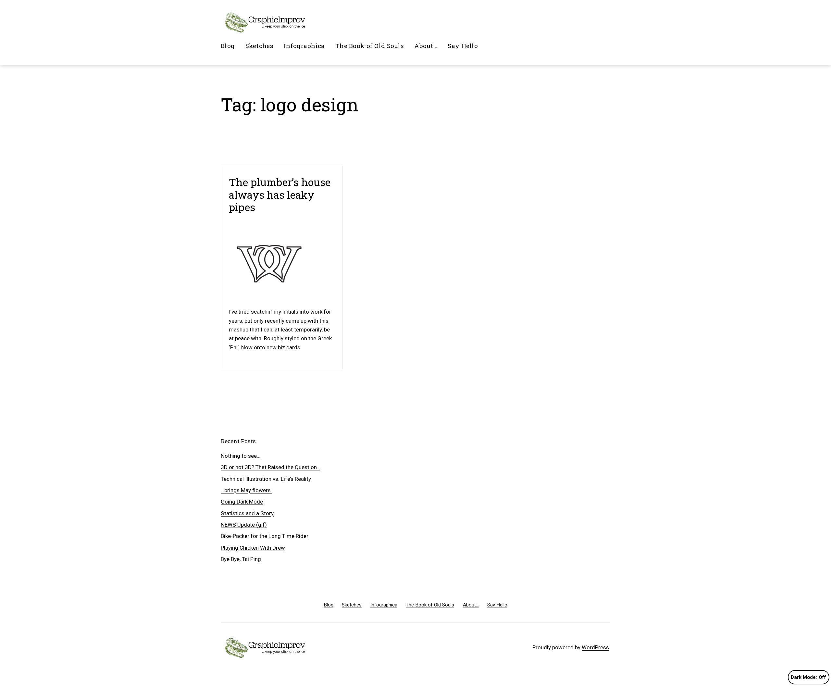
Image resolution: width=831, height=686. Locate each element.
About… (425, 46)
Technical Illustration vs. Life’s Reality (266, 479)
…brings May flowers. (246, 490)
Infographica (304, 46)
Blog (228, 46)
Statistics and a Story (247, 513)
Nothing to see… (240, 456)
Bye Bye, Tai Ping (241, 559)
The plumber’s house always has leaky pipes (279, 194)
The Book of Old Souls (369, 46)
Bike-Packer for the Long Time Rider (264, 536)
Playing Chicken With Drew (253, 547)
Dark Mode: (804, 677)
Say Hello (463, 46)
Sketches (259, 46)
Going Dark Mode (242, 501)
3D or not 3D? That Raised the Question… (270, 467)
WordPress (595, 647)
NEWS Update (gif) (244, 524)
